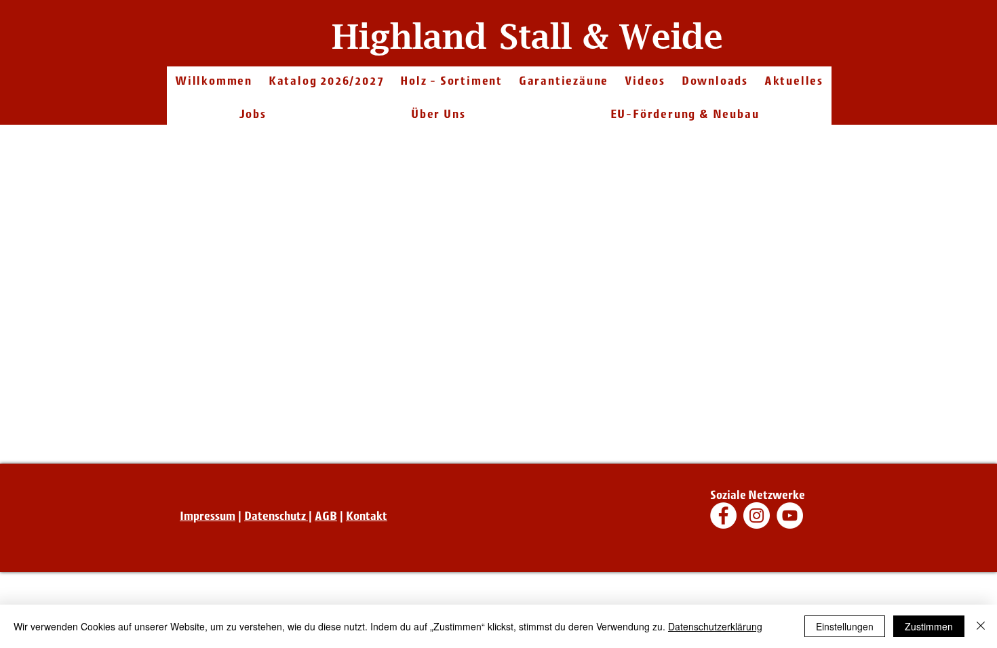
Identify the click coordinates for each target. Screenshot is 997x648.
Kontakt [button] (366, 515)
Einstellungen (845, 626)
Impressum (207, 515)
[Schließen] (981, 626)
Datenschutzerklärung (715, 626)
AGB (326, 515)
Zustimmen (929, 626)
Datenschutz (276, 515)
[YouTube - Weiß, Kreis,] (790, 515)
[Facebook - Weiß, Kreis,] (723, 515)
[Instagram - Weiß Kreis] (756, 515)
